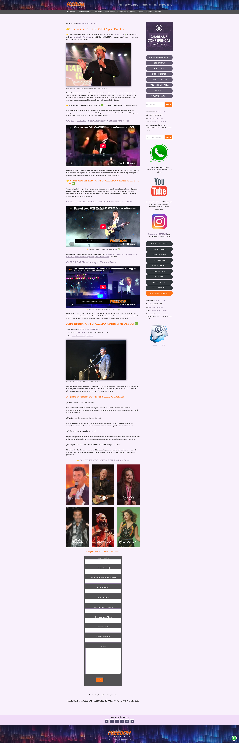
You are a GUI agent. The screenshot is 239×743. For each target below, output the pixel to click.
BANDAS (149, 12)
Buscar (168, 104)
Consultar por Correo (156, 118)
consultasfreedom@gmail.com (81, 37)
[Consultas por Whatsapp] (234, 738)
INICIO (120, 5)
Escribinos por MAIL (159, 345)
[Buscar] (171, 5)
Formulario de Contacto (159, 122)
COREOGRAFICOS (136, 12)
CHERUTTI (77, 499)
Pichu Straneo (80, 257)
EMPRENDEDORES (159, 74)
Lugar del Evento (103, 597)
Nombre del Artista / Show (103, 617)
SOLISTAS (98, 12)
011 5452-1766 (119, 34)
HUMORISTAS (71, 12)
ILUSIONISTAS (122, 12)
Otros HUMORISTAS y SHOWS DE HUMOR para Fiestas (104, 460)
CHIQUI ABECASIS (77, 540)
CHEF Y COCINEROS (159, 79)
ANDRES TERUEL (103, 497)
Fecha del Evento (103, 587)
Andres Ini (133, 254)
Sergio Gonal (89, 257)
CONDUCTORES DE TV (159, 271)
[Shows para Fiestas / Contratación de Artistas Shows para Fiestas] (76, 5)
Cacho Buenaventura (102, 257)
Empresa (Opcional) (103, 568)
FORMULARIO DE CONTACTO (159, 293)
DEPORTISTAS (159, 90)
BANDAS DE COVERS (159, 244)
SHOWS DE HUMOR (159, 249)
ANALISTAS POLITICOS (159, 96)
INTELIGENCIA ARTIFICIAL (159, 85)
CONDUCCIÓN (110, 12)
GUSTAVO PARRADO (128, 497)
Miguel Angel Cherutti (112, 254)
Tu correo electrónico (103, 636)
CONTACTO (147, 5)
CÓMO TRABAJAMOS (161, 5)
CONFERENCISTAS (85, 12)
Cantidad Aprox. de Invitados (103, 607)
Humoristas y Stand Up (89, 23)
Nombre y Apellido (103, 558)
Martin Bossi (70, 257)
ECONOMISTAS (159, 63)
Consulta (103, 646)
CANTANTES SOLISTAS (159, 266)
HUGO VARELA (103, 542)
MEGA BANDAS (159, 260)
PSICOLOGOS (159, 68)
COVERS (158, 12)
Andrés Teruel (125, 254)
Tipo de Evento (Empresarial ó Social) (103, 578)
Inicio (79, 23)
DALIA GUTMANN (128, 542)
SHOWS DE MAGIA (159, 255)
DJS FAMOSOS (159, 277)
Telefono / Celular (103, 627)
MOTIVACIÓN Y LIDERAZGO (159, 57)
